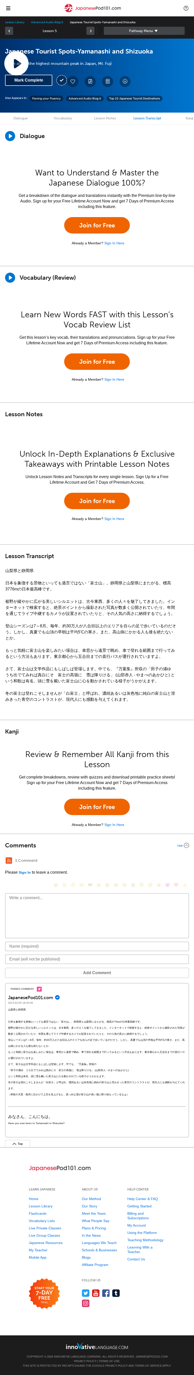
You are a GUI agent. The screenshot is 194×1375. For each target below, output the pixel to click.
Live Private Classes (45, 1228)
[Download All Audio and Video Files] (125, 81)
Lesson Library (15, 22)
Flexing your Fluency (46, 98)
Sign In (25, 872)
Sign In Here (114, 243)
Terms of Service (148, 1365)
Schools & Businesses (99, 1250)
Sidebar (144, 31)
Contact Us (136, 1259)
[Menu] (8, 8)
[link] (9, 31)
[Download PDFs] (107, 81)
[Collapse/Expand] (97, 845)
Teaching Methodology (145, 1240)
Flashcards (37, 1213)
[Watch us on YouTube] (96, 1293)
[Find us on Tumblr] (116, 1293)
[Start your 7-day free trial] (44, 1293)
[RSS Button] (9, 860)
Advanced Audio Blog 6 (47, 22)
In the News (91, 1235)
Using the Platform (142, 1233)
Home (33, 1199)
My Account (136, 1225)
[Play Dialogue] (10, 136)
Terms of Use (109, 1361)
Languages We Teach (99, 1243)
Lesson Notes (105, 118)
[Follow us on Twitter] (86, 1293)
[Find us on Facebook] (106, 1293)
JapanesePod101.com (151, 1356)
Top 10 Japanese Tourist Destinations (134, 98)
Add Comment (97, 973)
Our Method (91, 1199)
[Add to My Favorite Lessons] (72, 81)
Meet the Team (94, 1213)
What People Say (95, 1221)
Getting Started (139, 1206)
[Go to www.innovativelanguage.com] (97, 1345)
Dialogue (20, 118)
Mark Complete (28, 80)
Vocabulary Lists (42, 1221)
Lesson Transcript (147, 118)
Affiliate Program (95, 1265)
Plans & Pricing (94, 1228)
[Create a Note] (90, 81)
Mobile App (37, 1257)
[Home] (92, 12)
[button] (186, 8)
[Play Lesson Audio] (16, 63)
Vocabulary (63, 118)
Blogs (86, 1257)
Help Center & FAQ (142, 1199)
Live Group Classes (44, 1235)
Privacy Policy (85, 1361)
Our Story (89, 1206)
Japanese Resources (46, 1243)
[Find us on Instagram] (86, 1303)
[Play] (10, 278)
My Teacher (38, 1250)
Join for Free (97, 225)
